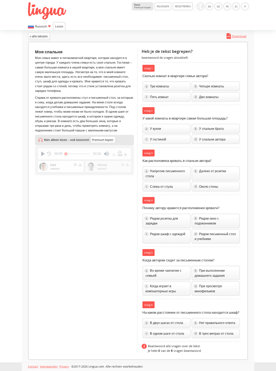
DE (218, 6)
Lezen (59, 26)
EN (209, 6)
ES (236, 6)
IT (245, 6)
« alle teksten (39, 36)
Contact (33, 366)
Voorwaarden (49, 366)
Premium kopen (102, 140)
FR (227, 6)
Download (239, 36)
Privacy (64, 366)
